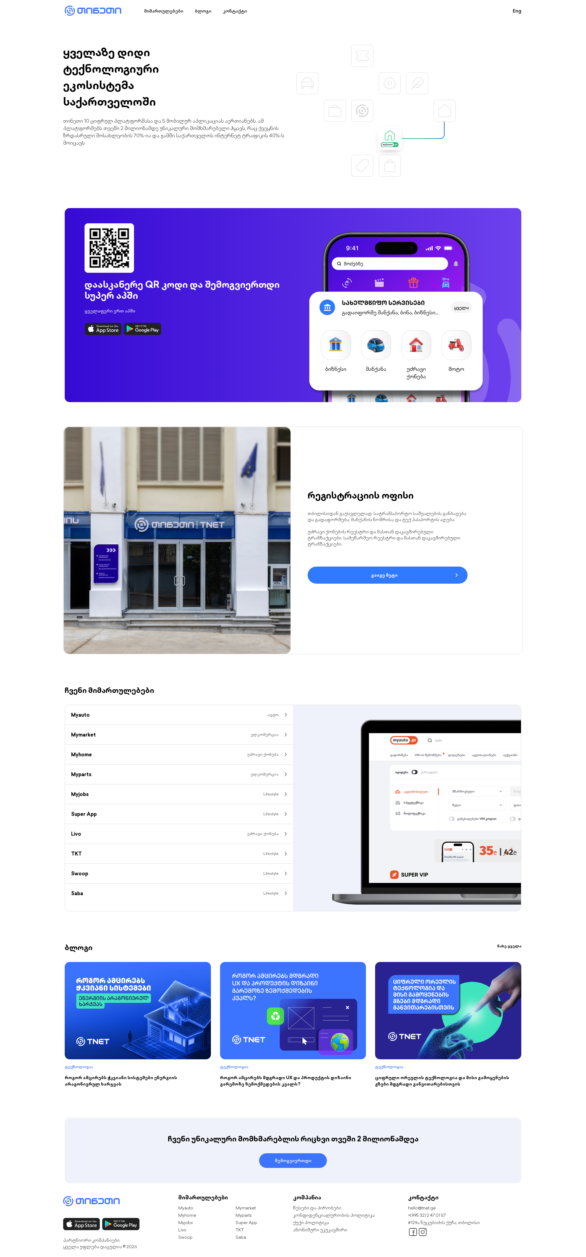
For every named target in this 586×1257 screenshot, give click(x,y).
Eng (517, 10)
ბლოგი (203, 11)
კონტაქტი (235, 11)
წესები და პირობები (317, 1111)
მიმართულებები (163, 11)
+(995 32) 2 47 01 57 (427, 1118)
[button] (417, 126)
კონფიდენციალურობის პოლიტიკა (334, 1118)
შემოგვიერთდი (293, 1063)
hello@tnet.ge (422, 1111)
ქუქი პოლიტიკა (311, 1125)
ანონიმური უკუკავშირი (320, 1132)
